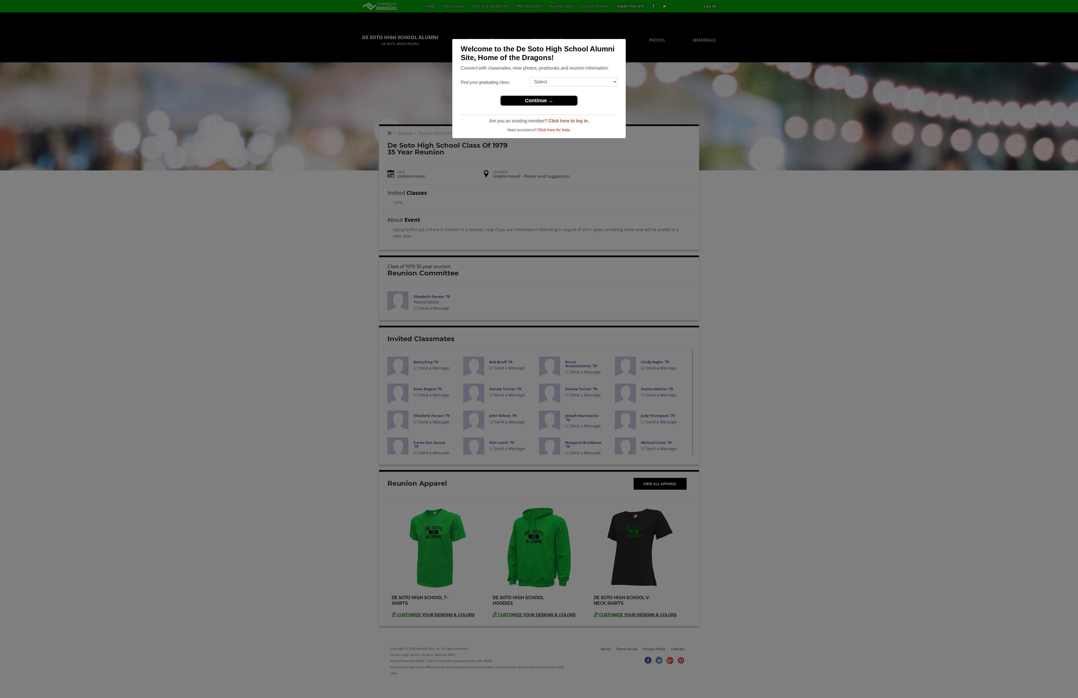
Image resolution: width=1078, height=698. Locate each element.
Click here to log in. (568, 120)
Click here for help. (554, 130)
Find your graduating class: (485, 82)
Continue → (539, 100)
